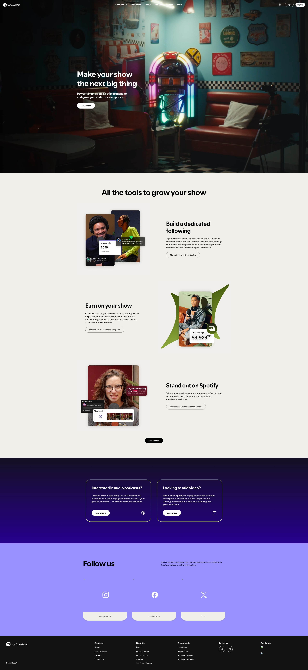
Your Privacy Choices (144, 663)
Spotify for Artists (185, 655)
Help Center (183, 647)
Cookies (139, 659)
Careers (98, 655)
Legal (138, 647)
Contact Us (99, 659)
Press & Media (101, 651)
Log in (289, 5)
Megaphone (183, 651)
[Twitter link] (222, 649)
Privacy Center (142, 651)
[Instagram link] (230, 649)
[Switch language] (280, 5)
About (97, 647)
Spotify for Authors (186, 659)
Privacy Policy (142, 655)
